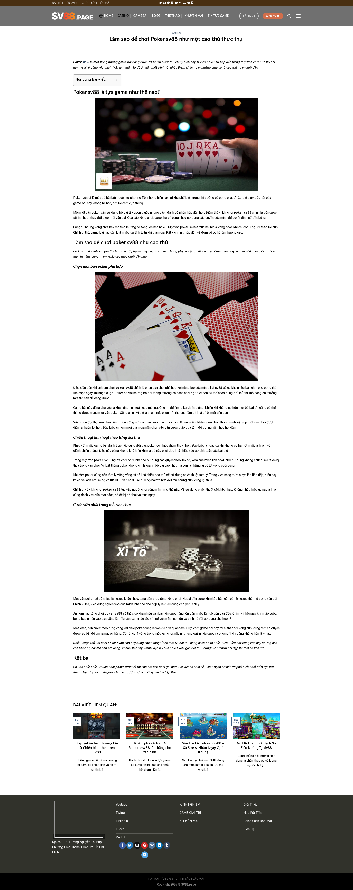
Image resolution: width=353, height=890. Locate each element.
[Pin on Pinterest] (144, 845)
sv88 (86, 62)
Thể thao (172, 15)
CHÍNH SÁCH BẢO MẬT (96, 3)
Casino (123, 15)
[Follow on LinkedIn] (172, 3)
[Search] (289, 16)
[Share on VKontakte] (152, 845)
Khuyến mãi (193, 15)
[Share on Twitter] (129, 845)
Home (108, 15)
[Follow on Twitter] (160, 3)
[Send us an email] (164, 3)
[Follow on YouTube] (176, 3)
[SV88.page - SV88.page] (72, 16)
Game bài (140, 15)
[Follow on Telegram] (188, 3)
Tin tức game (218, 15)
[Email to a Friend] (137, 845)
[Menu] (298, 16)
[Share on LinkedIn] (159, 845)
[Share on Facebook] (122, 845)
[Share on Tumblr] (166, 845)
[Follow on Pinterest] (168, 3)
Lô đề (156, 15)
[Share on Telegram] (144, 854)
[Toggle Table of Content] (112, 80)
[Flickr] (180, 3)
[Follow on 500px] (184, 3)
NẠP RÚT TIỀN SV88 (64, 3)
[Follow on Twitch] (192, 3)
